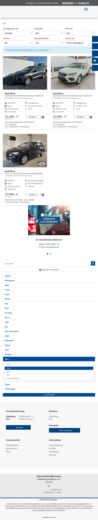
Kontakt (19, 427)
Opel (7, 350)
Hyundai (8, 313)
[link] (43, 117)
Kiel (50, 419)
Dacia (7, 294)
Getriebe (69, 28)
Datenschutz (49, 492)
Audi (7, 285)
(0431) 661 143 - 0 (26, 419)
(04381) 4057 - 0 (26, 416)
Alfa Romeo (10, 280)
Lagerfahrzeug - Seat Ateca (25, 169)
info (4, 23)
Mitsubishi (9, 340)
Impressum (56, 489)
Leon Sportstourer (13, 378)
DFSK (7, 299)
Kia (6, 327)
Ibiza (8, 371)
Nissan (7, 345)
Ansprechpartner (56, 445)
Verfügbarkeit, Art (11, 28)
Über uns (53, 455)
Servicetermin (11, 448)
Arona (9, 365)
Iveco (7, 317)
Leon (8, 375)
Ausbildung (53, 451)
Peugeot (8, 354)
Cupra (7, 290)
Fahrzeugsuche (12, 445)
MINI (7, 336)
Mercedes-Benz (12, 331)
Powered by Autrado (49, 517)
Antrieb (6, 38)
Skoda (7, 384)
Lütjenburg (53, 416)
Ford (7, 308)
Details (32, 117)
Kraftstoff (38, 28)
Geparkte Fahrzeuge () (50, 270)
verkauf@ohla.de (52, 247)
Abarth (8, 276)
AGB (59, 492)
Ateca (9, 368)
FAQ (8, 451)
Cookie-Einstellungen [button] (48, 499)
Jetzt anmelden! (65, 430)
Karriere (52, 448)
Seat (7, 359)
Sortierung (69, 38)
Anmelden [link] (50, 395)
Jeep (7, 322)
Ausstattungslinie (41, 38)
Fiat (6, 303)
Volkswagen (10, 389)
